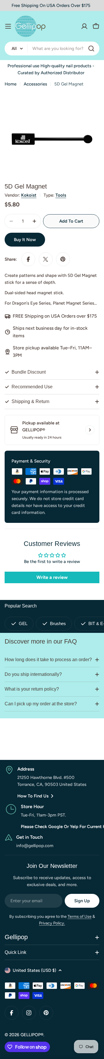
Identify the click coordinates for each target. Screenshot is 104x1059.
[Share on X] (46, 259)
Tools (60, 195)
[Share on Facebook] (28, 259)
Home (10, 84)
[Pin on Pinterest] (63, 259)
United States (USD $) (34, 970)
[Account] (84, 26)
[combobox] (52, 48)
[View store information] (89, 430)
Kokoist (28, 195)
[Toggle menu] (8, 26)
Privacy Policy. (52, 923)
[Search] (91, 48)
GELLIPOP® (32, 1034)
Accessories (35, 84)
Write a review (52, 577)
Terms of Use (80, 916)
